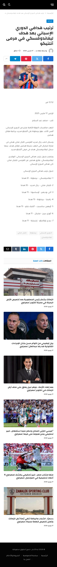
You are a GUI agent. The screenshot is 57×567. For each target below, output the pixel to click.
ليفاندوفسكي (47, 238)
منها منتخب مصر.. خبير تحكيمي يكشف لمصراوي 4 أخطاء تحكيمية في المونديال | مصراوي (28, 476)
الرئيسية (50, 13)
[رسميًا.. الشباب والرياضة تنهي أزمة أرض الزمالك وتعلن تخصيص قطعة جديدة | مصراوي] (28, 501)
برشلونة (33, 233)
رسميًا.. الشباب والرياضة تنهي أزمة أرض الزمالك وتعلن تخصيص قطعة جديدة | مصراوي (30, 520)
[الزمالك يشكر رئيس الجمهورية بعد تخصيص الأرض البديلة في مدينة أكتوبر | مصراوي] (28, 282)
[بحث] (4, 4)
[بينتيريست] (26, 58)
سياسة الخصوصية (30, 556)
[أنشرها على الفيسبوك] (48, 58)
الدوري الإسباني (46, 233)
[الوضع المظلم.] (9, 4)
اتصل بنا (27, 560)
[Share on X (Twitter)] (37, 58)
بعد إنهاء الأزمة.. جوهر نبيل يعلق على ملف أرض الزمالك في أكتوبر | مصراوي (30, 388)
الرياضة (50, 21)
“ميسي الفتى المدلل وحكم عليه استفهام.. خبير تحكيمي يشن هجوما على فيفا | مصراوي (29, 432)
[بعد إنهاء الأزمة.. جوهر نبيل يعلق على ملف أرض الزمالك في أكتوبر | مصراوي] (28, 369)
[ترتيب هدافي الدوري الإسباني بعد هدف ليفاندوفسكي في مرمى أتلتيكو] (28, 77)
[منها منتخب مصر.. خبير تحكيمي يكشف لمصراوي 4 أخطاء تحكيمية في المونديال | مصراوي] (28, 457)
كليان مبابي (22, 233)
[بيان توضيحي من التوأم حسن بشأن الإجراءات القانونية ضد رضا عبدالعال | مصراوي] (28, 326)
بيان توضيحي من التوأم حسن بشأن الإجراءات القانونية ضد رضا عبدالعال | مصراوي (32, 344)
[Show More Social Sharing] (6, 58)
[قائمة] (52, 4)
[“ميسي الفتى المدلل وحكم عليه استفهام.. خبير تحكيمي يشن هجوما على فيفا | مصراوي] (28, 413)
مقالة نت (38, 51)
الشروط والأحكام (13, 556)
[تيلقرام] (15, 58)
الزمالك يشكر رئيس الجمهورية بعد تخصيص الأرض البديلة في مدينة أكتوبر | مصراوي (29, 301)
